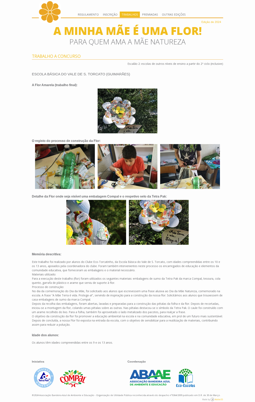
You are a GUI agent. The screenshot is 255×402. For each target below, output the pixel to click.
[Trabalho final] (127, 110)
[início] (50, 22)
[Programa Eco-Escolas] (186, 386)
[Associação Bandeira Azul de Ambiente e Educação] (150, 384)
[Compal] (73, 387)
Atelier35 (219, 399)
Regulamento (88, 14)
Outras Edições (174, 14)
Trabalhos (130, 14)
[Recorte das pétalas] (190, 166)
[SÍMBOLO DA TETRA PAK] (96, 222)
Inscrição (110, 14)
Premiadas (150, 14)
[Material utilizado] (65, 166)
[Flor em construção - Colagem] (127, 166)
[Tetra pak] (44, 386)
